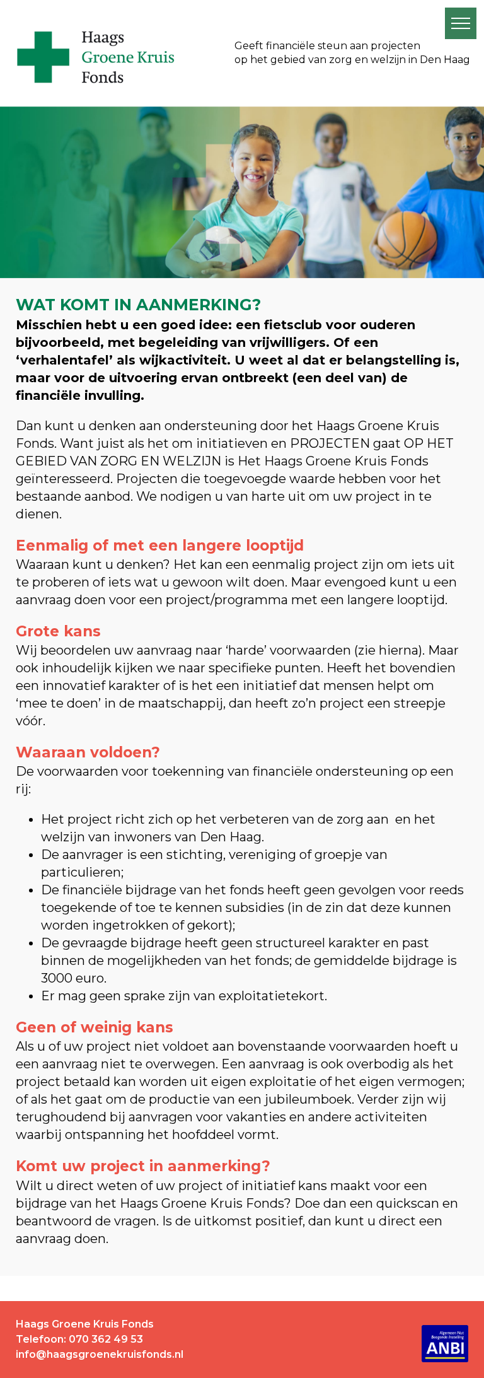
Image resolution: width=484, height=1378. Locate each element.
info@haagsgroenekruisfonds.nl (99, 1354)
